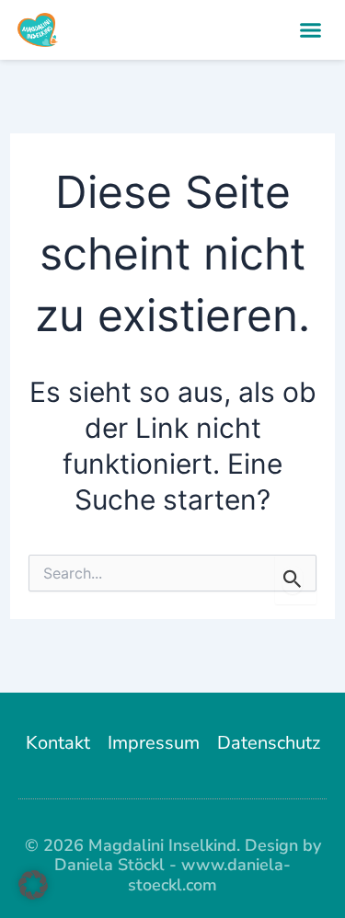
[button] (310, 30)
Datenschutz (268, 742)
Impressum (154, 742)
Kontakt (58, 742)
